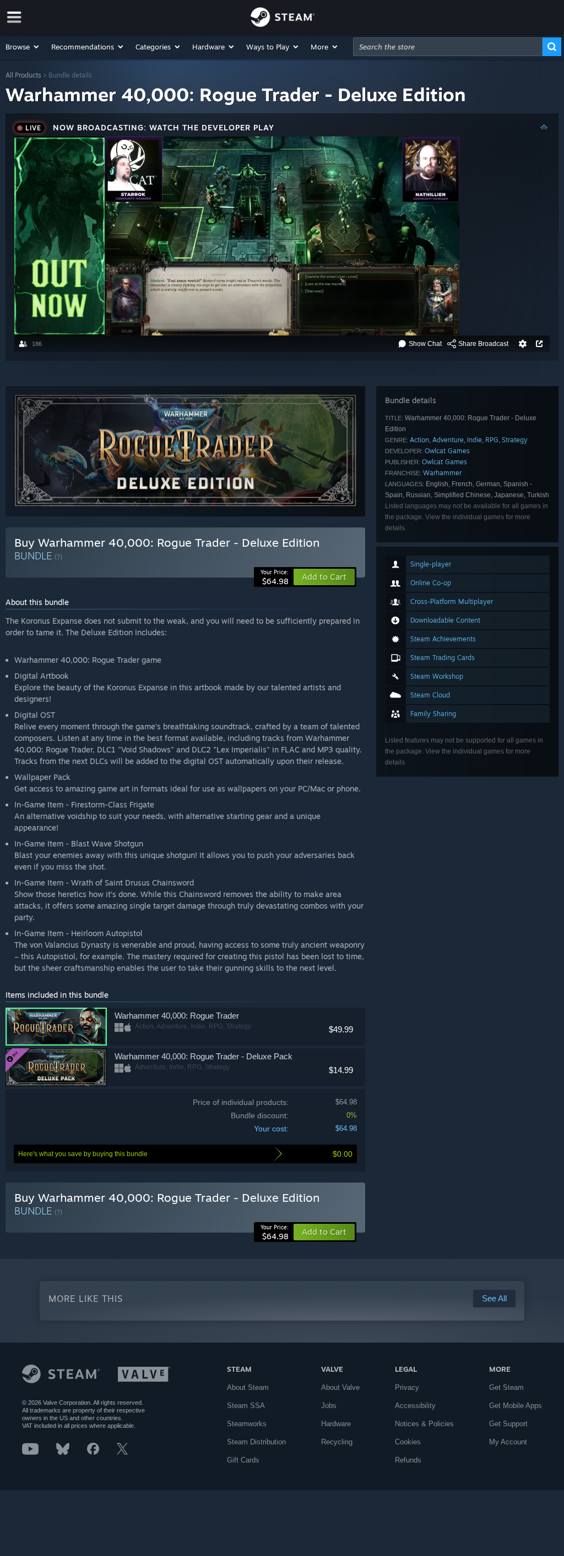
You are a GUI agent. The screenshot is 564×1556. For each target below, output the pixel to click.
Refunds (408, 1460)
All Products (23, 75)
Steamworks (247, 1424)
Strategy (515, 440)
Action (419, 440)
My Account (508, 1442)
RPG (491, 440)
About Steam (248, 1387)
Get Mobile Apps (515, 1405)
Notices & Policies (424, 1424)
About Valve (340, 1387)
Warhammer (442, 473)
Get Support (508, 1424)
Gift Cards (243, 1460)
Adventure (448, 440)
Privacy (407, 1387)
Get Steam (506, 1387)
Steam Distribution (256, 1442)
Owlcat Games (447, 451)
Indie (474, 440)
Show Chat (425, 344)
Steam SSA (246, 1405)
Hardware (336, 1424)
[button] (23, 46)
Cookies (408, 1442)
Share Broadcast (483, 344)
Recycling (336, 1442)
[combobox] (448, 46)
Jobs (329, 1405)
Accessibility (415, 1405)
